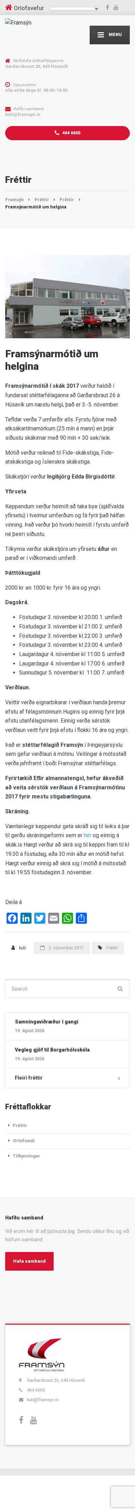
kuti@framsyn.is (43, 1399)
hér (87, 835)
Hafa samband (29, 1261)
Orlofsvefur (29, 8)
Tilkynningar (26, 1155)
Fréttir (112, 947)
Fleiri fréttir (29, 1078)
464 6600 (70, 132)
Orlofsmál (24, 1140)
